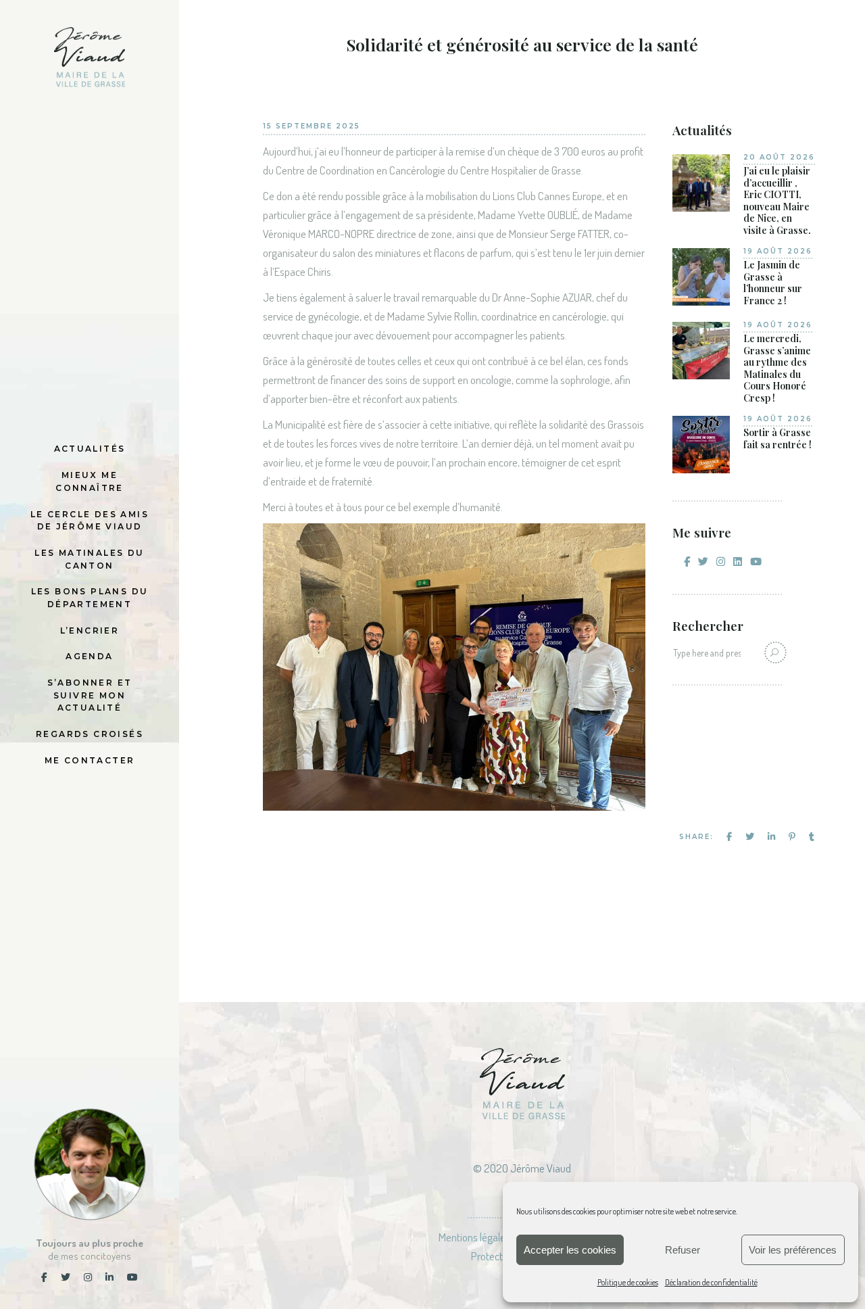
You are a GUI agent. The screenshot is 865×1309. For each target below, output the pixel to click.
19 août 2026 (777, 251)
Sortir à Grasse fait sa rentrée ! (777, 438)
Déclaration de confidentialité (711, 1282)
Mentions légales (474, 1237)
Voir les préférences (793, 1250)
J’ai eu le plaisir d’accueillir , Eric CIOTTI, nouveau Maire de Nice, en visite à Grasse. (777, 200)
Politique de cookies (627, 1282)
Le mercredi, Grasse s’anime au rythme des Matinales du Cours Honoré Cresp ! (777, 368)
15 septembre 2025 (311, 126)
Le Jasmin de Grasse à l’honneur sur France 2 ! (772, 282)
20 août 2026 (779, 157)
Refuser (682, 1250)
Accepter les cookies (570, 1250)
